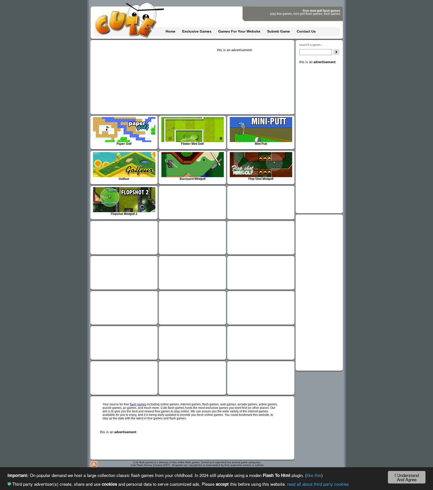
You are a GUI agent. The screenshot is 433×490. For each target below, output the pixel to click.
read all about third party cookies (318, 484)
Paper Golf (124, 144)
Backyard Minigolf (192, 179)
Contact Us (306, 31)
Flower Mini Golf (192, 144)
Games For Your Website (239, 31)
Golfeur (124, 179)
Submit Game (278, 31)
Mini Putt (261, 144)
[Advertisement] (254, 83)
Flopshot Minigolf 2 (124, 214)
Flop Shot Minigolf (260, 179)
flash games (138, 404)
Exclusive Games (196, 31)
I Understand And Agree (407, 477)
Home (170, 31)
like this (314, 475)
